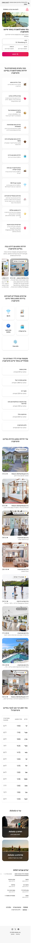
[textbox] (22, 49)
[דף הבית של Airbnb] (27, 9)
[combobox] (15, 42)
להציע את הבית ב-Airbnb (10, 9)
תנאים (12, 934)
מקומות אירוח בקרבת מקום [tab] (22, 874)
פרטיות (18, 934)
